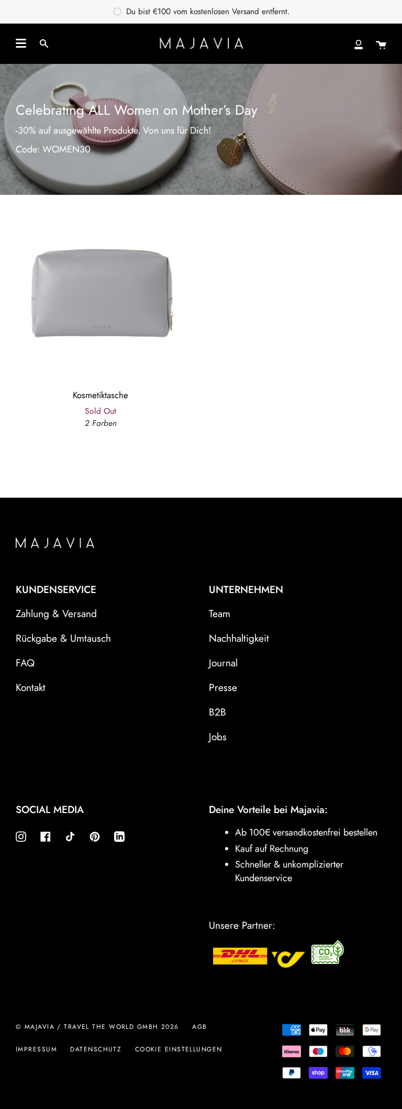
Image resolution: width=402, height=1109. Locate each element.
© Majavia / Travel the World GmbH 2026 (97, 1026)
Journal (223, 662)
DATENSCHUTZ (95, 1049)
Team (219, 613)
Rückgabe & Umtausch (63, 638)
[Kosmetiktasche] (100, 285)
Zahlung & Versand (56, 613)
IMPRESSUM (36, 1049)
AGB (199, 1026)
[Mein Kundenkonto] (358, 43)
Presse (223, 687)
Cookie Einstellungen (178, 1049)
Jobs (218, 736)
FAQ (25, 662)
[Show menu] (21, 43)
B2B (217, 712)
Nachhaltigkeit (239, 638)
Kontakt (31, 687)
